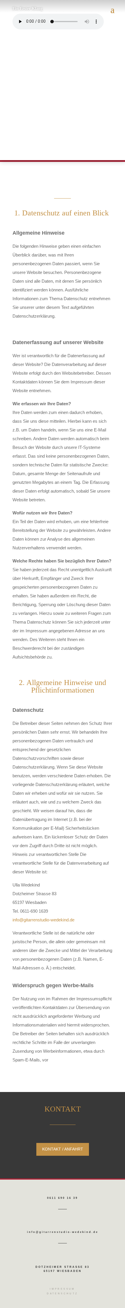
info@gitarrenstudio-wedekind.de (43, 919)
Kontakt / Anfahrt (62, 1149)
